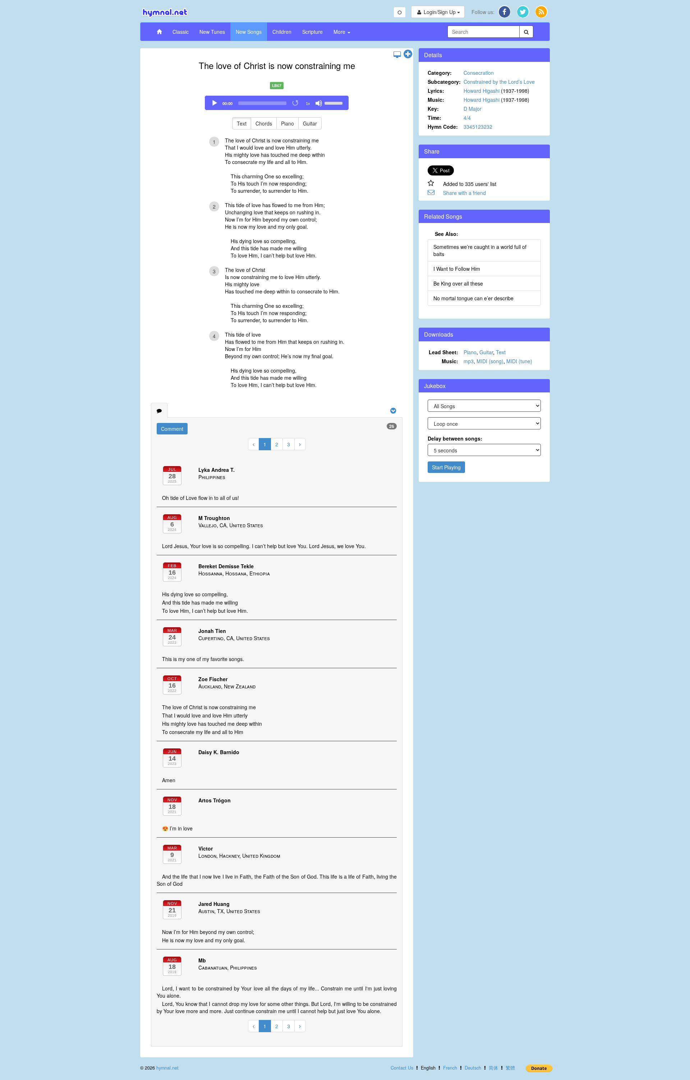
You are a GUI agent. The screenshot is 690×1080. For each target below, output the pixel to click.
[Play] (214, 103)
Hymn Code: (443, 126)
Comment (172, 428)
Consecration (479, 72)
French (450, 1068)
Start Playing (446, 467)
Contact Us (402, 1068)
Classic (180, 31)
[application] (277, 103)
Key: (433, 108)
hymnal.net (167, 1068)
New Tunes (212, 31)
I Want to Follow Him (456, 268)
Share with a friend (464, 192)
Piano (287, 123)
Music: (436, 99)
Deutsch (473, 1068)
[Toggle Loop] (295, 103)
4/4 (467, 117)
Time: (434, 117)
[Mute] (318, 103)
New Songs (249, 31)
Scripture (312, 31)
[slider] (335, 102)
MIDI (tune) (519, 361)
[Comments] (159, 410)
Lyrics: (436, 90)
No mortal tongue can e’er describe (473, 298)
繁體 (510, 1068)
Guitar (310, 123)
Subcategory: (444, 81)
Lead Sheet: (443, 352)
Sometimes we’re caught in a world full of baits (479, 250)
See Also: (446, 233)
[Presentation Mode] (397, 54)
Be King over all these (458, 283)
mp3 (469, 361)
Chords (264, 123)
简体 (493, 1068)
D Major (473, 108)
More (340, 31)
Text (242, 123)
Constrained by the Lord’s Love (499, 81)
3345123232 (478, 126)
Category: (440, 72)
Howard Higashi (482, 90)
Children (281, 31)
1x (308, 103)
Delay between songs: (455, 438)
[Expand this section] (408, 54)
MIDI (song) (490, 361)
